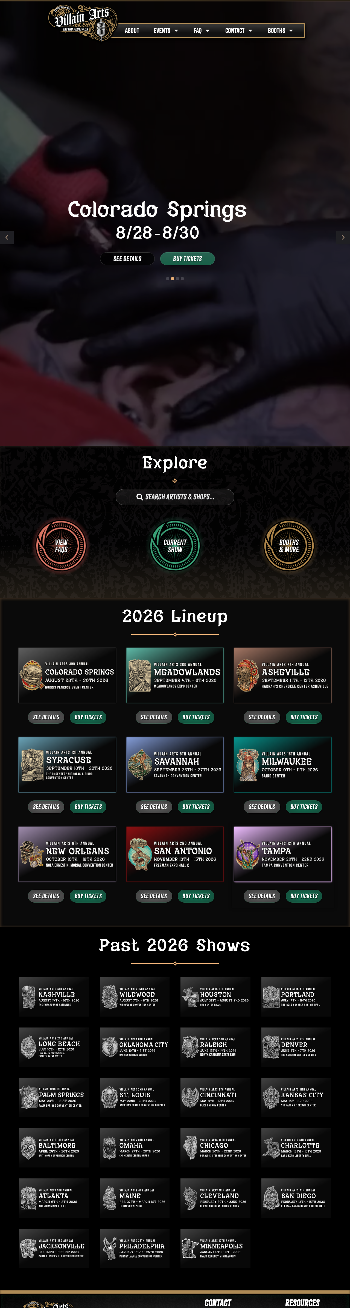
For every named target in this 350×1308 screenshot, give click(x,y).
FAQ (198, 31)
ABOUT (132, 31)
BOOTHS (276, 31)
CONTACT (234, 31)
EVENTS (162, 31)
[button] (343, 237)
